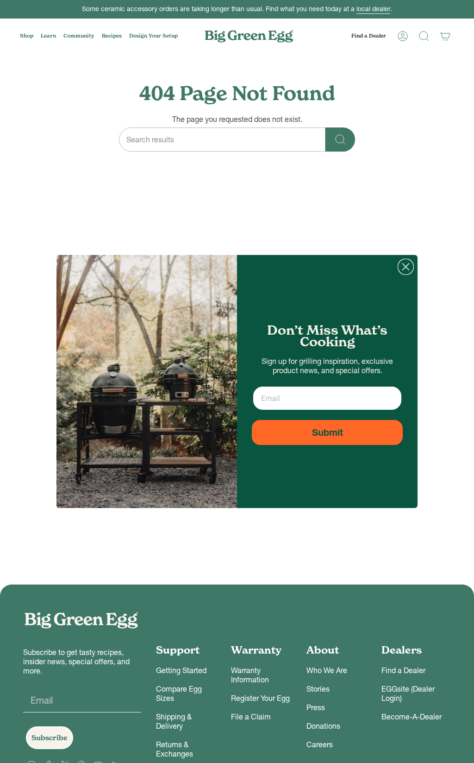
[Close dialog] (406, 267)
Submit (327, 432)
